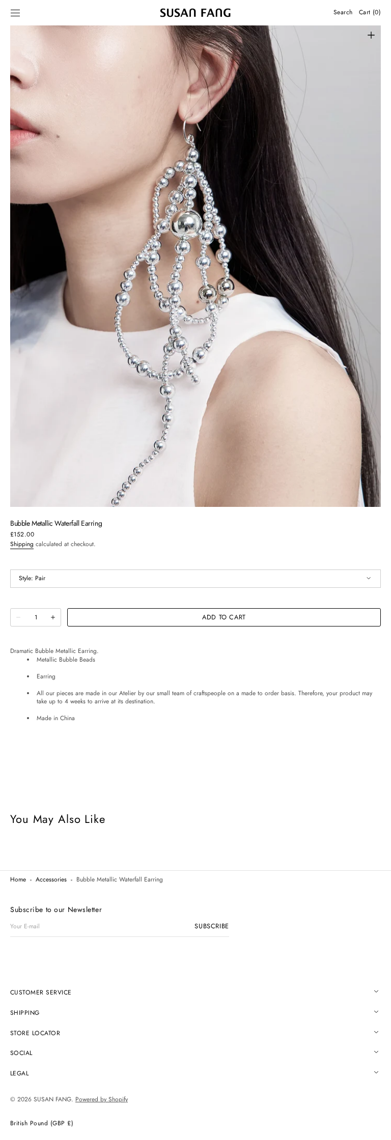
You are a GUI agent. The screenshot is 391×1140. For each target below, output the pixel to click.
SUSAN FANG (52, 1099)
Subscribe (211, 926)
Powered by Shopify (101, 1099)
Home (18, 880)
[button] (15, 13)
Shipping (22, 544)
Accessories (51, 880)
